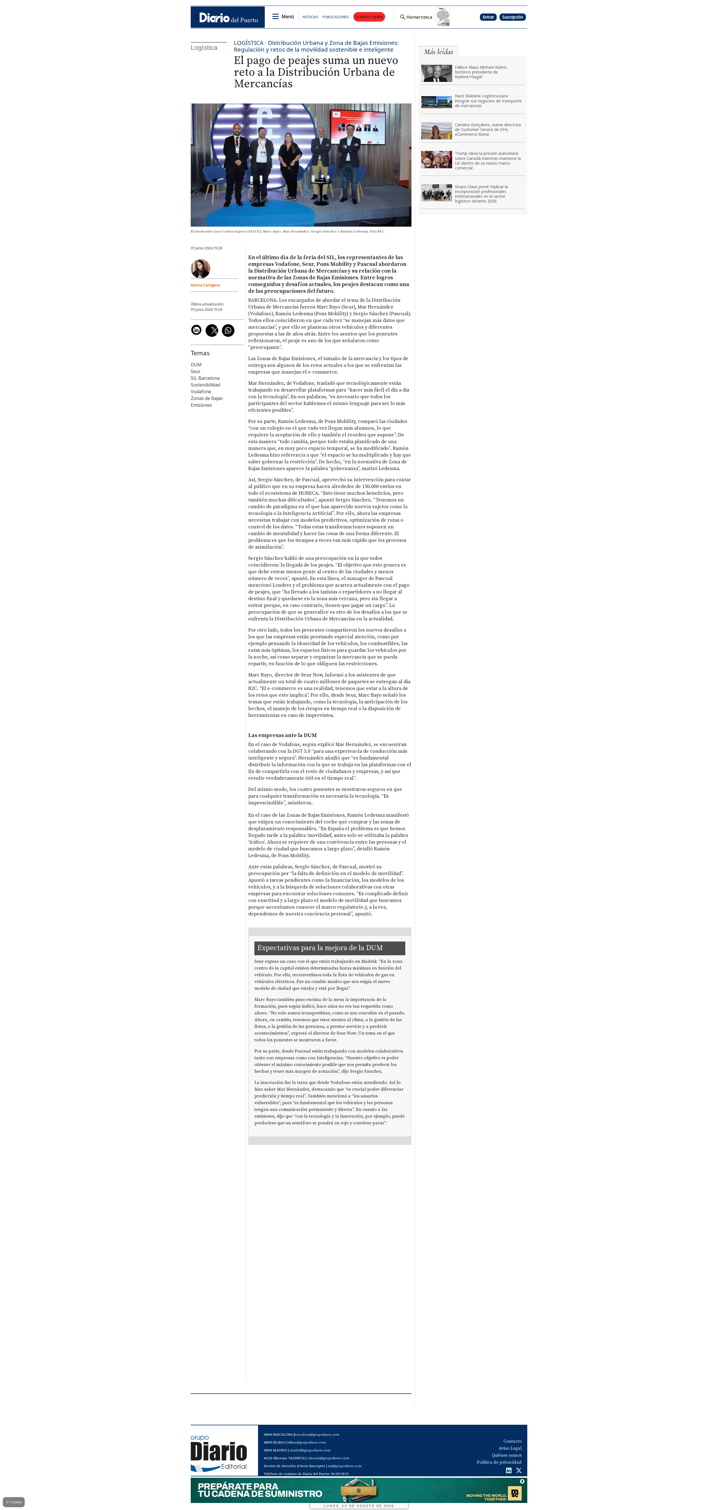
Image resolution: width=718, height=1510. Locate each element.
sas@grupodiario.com (345, 1466)
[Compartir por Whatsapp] (228, 330)
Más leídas (438, 51)
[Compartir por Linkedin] (196, 329)
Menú (288, 16)
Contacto (512, 1441)
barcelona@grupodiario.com (316, 1435)
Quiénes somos (507, 1455)
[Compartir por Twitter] (212, 330)
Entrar (488, 17)
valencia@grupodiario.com (328, 1458)
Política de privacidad (499, 1462)
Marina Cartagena (205, 284)
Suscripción (512, 17)
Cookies (14, 1502)
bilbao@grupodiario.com (306, 1442)
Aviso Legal (510, 1448)
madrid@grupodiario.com (310, 1450)
